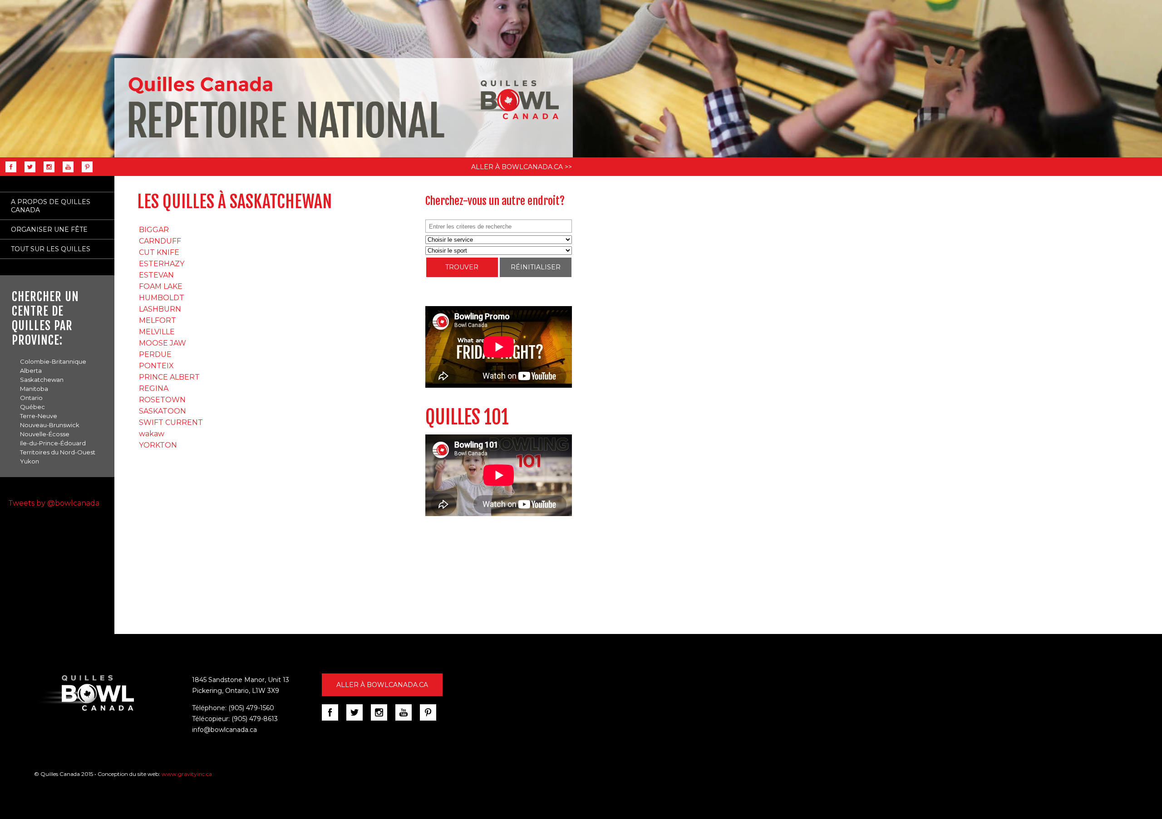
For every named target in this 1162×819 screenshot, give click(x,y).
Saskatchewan (42, 379)
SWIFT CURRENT (171, 422)
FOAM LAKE (160, 286)
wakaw (151, 433)
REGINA (153, 388)
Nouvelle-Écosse (44, 434)
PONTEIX (156, 365)
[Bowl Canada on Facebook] (333, 720)
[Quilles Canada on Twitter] (27, 171)
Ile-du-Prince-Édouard (53, 443)
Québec (32, 406)
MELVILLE (157, 331)
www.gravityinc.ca (187, 773)
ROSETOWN (162, 399)
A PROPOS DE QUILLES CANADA (50, 206)
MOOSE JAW (162, 343)
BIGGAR (154, 229)
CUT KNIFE (159, 252)
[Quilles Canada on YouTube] (65, 171)
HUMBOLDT (161, 297)
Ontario (31, 397)
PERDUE (155, 354)
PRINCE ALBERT (169, 377)
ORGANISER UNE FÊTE (49, 229)
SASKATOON (162, 411)
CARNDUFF (160, 241)
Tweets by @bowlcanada (53, 503)
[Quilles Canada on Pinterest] (85, 171)
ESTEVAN (156, 275)
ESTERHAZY (161, 263)
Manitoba (34, 388)
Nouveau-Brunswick (49, 425)
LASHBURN (160, 309)
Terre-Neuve (38, 415)
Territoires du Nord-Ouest (57, 452)
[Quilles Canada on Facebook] (8, 171)
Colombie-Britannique (53, 361)
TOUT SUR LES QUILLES (50, 249)
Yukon (29, 461)
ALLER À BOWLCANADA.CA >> (521, 167)
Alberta (31, 370)
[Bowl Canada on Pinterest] (431, 720)
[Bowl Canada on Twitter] (357, 720)
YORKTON (158, 445)
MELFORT (157, 320)
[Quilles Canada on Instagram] (46, 171)
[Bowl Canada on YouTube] (406, 720)
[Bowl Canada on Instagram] (382, 720)
